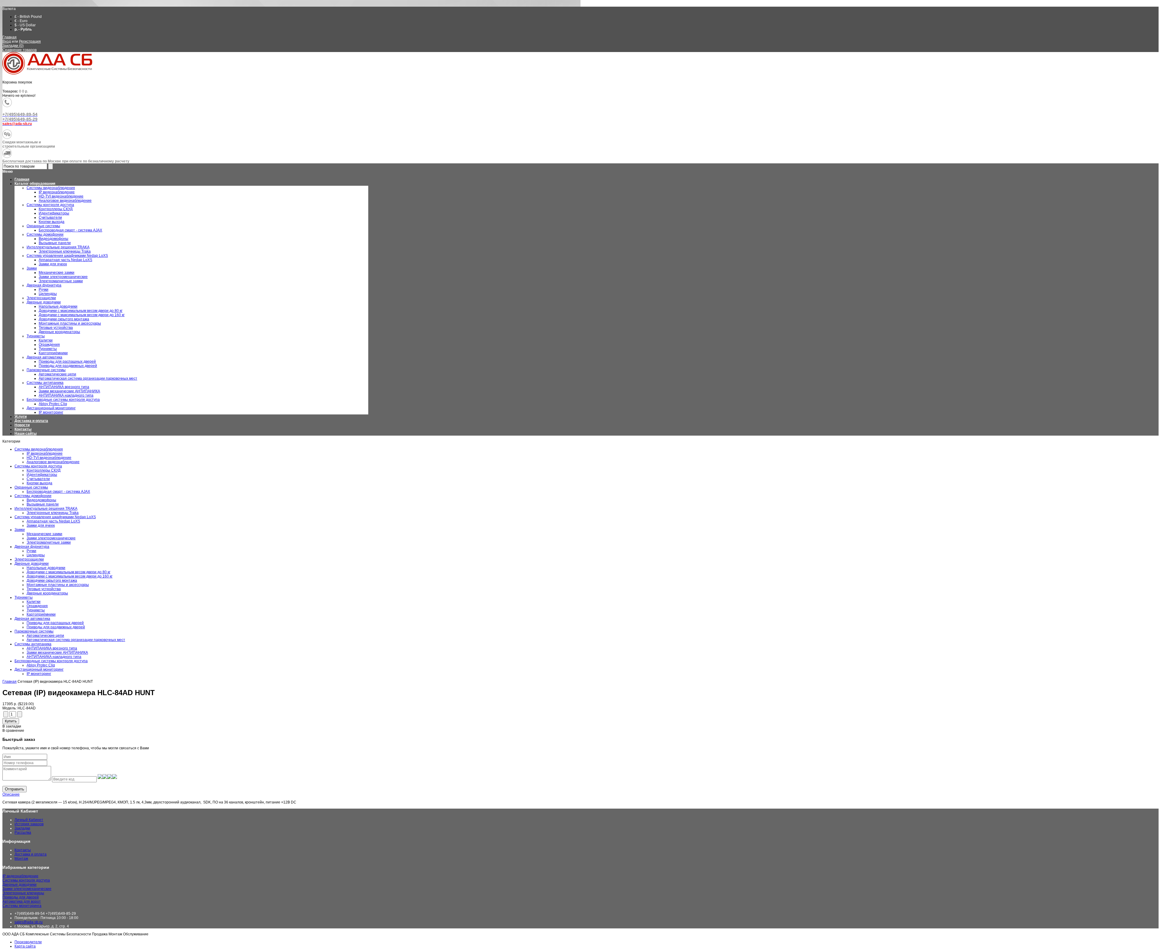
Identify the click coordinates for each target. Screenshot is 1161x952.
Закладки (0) (13, 46)
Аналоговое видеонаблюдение (53, 462)
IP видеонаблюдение (45, 453)
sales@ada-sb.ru (29, 922)
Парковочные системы (34, 631)
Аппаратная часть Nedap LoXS (53, 521)
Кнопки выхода (39, 483)
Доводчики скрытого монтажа (52, 580)
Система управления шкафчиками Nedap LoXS (55, 517)
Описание (11, 794)
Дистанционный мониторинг (39, 669)
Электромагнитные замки (49, 542)
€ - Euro (21, 21)
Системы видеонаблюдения (39, 449)
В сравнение (13, 730)
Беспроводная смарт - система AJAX (58, 491)
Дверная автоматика (32, 619)
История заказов (29, 824)
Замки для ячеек (41, 525)
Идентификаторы (42, 475)
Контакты (23, 429)
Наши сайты (26, 433)
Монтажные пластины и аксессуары (58, 585)
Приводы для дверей (20, 897)
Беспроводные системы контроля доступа (51, 661)
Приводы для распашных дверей (55, 623)
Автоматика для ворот (21, 901)
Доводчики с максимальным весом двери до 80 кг (68, 572)
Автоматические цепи (45, 635)
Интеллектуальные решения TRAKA (46, 508)
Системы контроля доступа (38, 466)
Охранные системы (31, 487)
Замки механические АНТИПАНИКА (57, 652)
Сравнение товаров (19, 50)
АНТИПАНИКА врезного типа (52, 648)
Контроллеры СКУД (43, 470)
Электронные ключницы (23, 893)
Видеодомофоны (41, 500)
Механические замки (44, 534)
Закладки (22, 828)
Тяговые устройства (44, 589)
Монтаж (21, 858)
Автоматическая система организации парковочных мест (76, 640)
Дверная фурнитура (32, 547)
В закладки (11, 726)
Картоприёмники (41, 614)
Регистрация (30, 41)
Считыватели (38, 479)
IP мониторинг (39, 674)
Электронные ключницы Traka (53, 513)
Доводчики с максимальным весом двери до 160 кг (69, 576)
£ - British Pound (28, 17)
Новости (22, 425)
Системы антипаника (33, 644)
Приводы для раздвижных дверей (56, 627)
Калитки (34, 602)
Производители (28, 942)
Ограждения (37, 606)
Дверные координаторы (47, 593)
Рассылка (23, 832)
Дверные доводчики (32, 563)
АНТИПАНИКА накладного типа (54, 657)
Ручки (31, 551)
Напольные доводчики (46, 568)
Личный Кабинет (29, 820)
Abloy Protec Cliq (41, 665)
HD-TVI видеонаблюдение (49, 458)
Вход (6, 41)
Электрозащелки (29, 559)
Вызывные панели (43, 504)
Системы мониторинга (21, 906)
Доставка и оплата (31, 421)
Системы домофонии (33, 496)
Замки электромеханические (51, 538)
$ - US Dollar (25, 25)
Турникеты (24, 597)
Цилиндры (36, 555)
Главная (9, 37)
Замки (20, 530)
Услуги (21, 416)
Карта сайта (25, 946)
